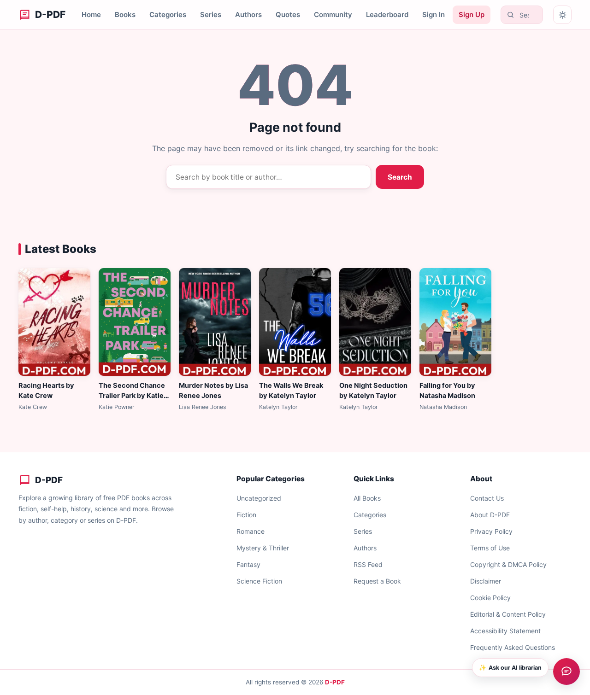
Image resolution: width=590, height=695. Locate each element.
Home (91, 14)
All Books (367, 498)
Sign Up (471, 14)
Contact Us (487, 498)
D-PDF (335, 682)
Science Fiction (259, 581)
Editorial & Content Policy (508, 614)
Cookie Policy (490, 598)
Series (210, 14)
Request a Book (377, 581)
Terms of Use (490, 548)
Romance (250, 531)
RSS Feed (368, 564)
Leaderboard (387, 14)
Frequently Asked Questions (512, 647)
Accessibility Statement (505, 631)
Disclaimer (485, 581)
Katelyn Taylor (278, 406)
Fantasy (248, 564)
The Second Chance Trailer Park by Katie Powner (132, 395)
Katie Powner (117, 406)
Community (333, 14)
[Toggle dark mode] (562, 15)
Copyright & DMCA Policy (508, 564)
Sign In (433, 14)
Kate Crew (32, 406)
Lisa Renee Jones (202, 406)
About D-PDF (490, 515)
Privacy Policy (491, 531)
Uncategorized (258, 498)
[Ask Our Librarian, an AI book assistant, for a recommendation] (566, 671)
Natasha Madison (443, 406)
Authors (248, 14)
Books (125, 14)
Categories (167, 14)
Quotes (288, 14)
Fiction (246, 515)
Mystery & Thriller (262, 548)
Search (400, 177)
